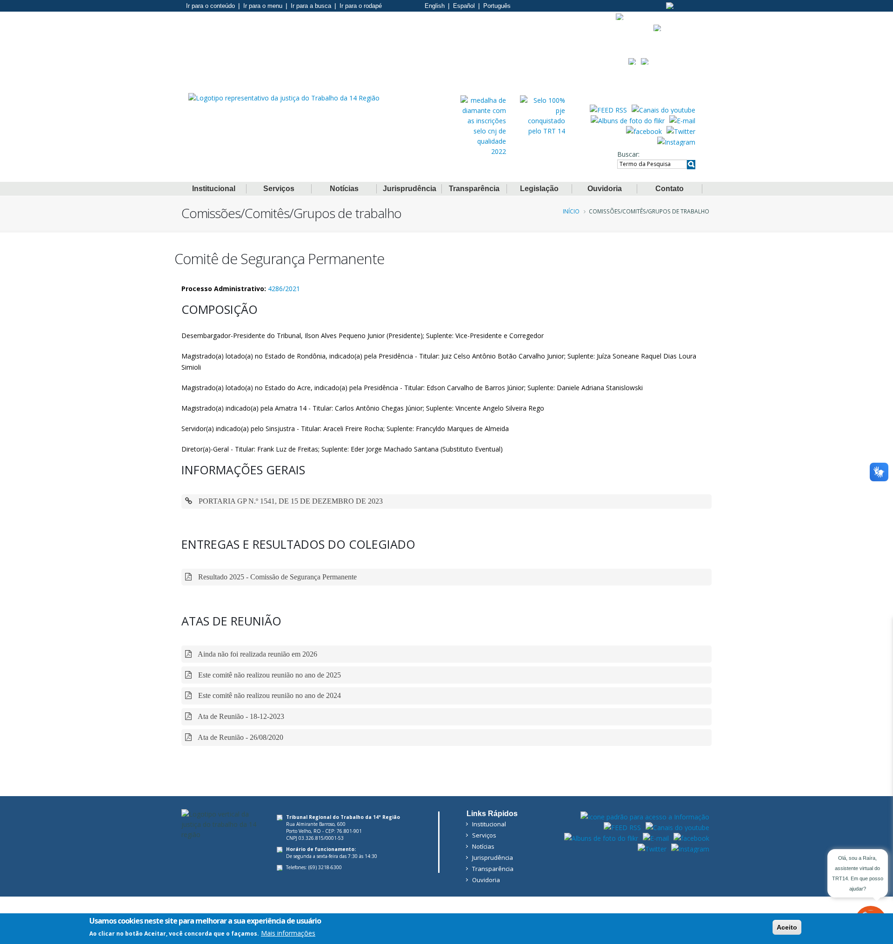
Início (571, 211)
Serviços (278, 189)
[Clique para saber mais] (483, 125)
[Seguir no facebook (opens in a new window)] (644, 130)
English (435, 5)
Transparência (474, 189)
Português (497, 5)
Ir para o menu (262, 5)
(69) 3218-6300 (325, 867)
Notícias (344, 189)
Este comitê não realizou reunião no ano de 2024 (268, 695)
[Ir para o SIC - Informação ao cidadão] (620, 16)
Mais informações (288, 933)
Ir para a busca (311, 5)
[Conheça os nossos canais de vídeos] (663, 109)
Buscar (627, 154)
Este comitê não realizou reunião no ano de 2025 (268, 675)
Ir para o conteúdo (210, 5)
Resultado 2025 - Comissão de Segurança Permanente (276, 577)
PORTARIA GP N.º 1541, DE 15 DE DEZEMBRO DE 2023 (290, 501)
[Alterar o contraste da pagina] (670, 5)
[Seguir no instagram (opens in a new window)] (676, 141)
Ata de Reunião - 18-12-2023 (240, 716)
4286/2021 (284, 288)
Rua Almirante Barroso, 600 (316, 824)
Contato (669, 189)
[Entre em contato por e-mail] (682, 120)
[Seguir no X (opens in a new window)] (680, 130)
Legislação (539, 189)
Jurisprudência (409, 189)
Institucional (213, 189)
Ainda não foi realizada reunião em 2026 (256, 654)
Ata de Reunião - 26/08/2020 (239, 737)
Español (464, 5)
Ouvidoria (604, 189)
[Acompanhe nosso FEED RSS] (608, 109)
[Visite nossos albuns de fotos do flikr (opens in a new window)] (628, 120)
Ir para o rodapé (361, 5)
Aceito (787, 927)
